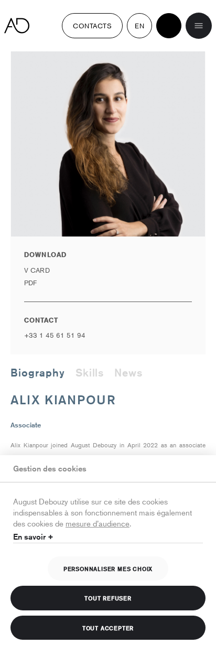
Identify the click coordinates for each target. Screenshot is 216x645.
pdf (30, 282)
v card (37, 270)
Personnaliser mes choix (108, 568)
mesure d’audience (97, 523)
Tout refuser (108, 597)
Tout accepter (108, 627)
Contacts (92, 26)
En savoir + (33, 537)
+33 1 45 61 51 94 (54, 335)
